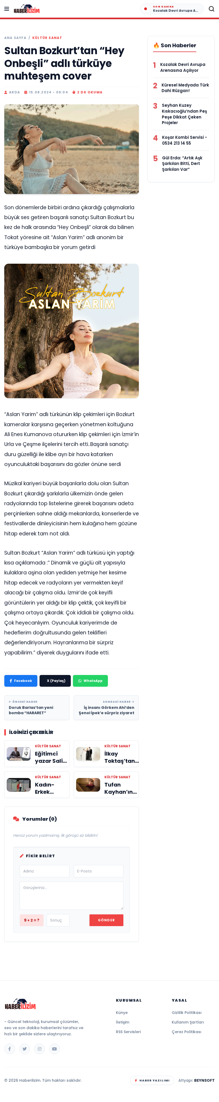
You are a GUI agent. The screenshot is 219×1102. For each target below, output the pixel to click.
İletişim (122, 1022)
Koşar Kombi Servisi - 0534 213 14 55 (184, 140)
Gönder (106, 920)
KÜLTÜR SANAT (47, 38)
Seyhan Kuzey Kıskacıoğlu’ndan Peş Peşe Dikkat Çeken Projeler (184, 113)
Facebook (23, 680)
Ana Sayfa (15, 38)
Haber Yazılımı (154, 1080)
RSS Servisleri (128, 1031)
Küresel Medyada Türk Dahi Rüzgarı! (185, 88)
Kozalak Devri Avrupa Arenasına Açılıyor (182, 67)
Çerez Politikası (186, 1031)
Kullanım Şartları (188, 1022)
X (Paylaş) (56, 680)
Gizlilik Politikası (187, 1012)
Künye (122, 1012)
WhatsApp (93, 680)
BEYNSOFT (204, 1080)
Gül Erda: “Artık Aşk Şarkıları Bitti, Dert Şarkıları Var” (182, 163)
